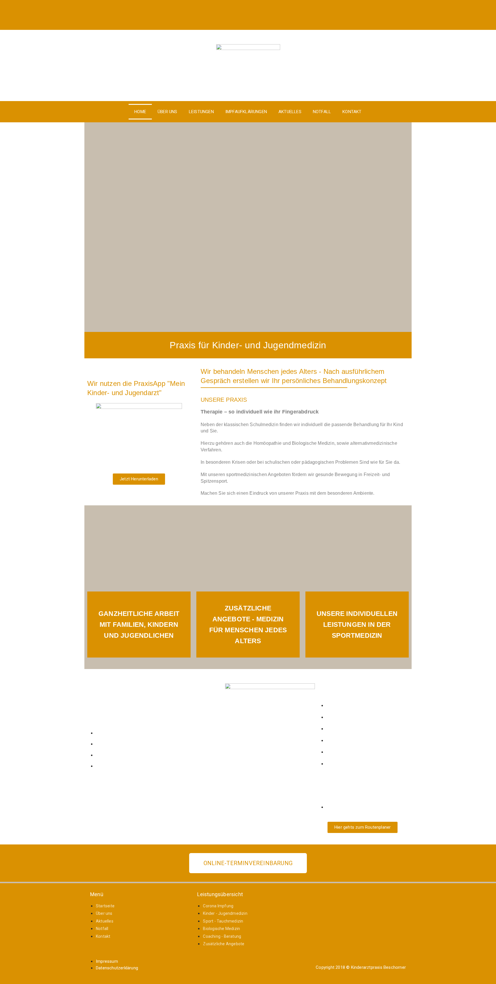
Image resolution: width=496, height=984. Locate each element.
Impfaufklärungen (246, 111)
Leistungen (201, 111)
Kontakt (351, 111)
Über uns (167, 111)
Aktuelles (289, 111)
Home (140, 111)
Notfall (322, 111)
